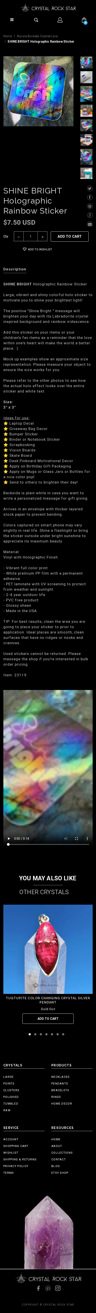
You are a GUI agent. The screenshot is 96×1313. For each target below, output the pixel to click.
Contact (58, 1159)
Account (11, 1139)
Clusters (11, 1090)
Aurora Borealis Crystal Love (37, 36)
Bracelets (60, 1090)
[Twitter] (90, 188)
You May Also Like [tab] (47, 878)
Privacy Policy (15, 1166)
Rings (56, 1097)
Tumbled (10, 1103)
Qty (5, 236)
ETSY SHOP (60, 1172)
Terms (8, 1172)
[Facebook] (90, 197)
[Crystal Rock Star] (48, 7)
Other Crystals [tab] (44, 892)
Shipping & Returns (20, 1159)
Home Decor (61, 1103)
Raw (7, 1110)
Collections (62, 1152)
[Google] (90, 215)
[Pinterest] (90, 206)
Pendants (59, 1083)
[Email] (90, 224)
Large (8, 1076)
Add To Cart (70, 236)
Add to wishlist (40, 249)
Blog (55, 1166)
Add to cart (48, 1018)
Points (9, 1083)
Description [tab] (14, 269)
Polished (11, 1097)
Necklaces (60, 1076)
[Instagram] (58, 1288)
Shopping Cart (15, 1146)
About (56, 1146)
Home (7, 36)
